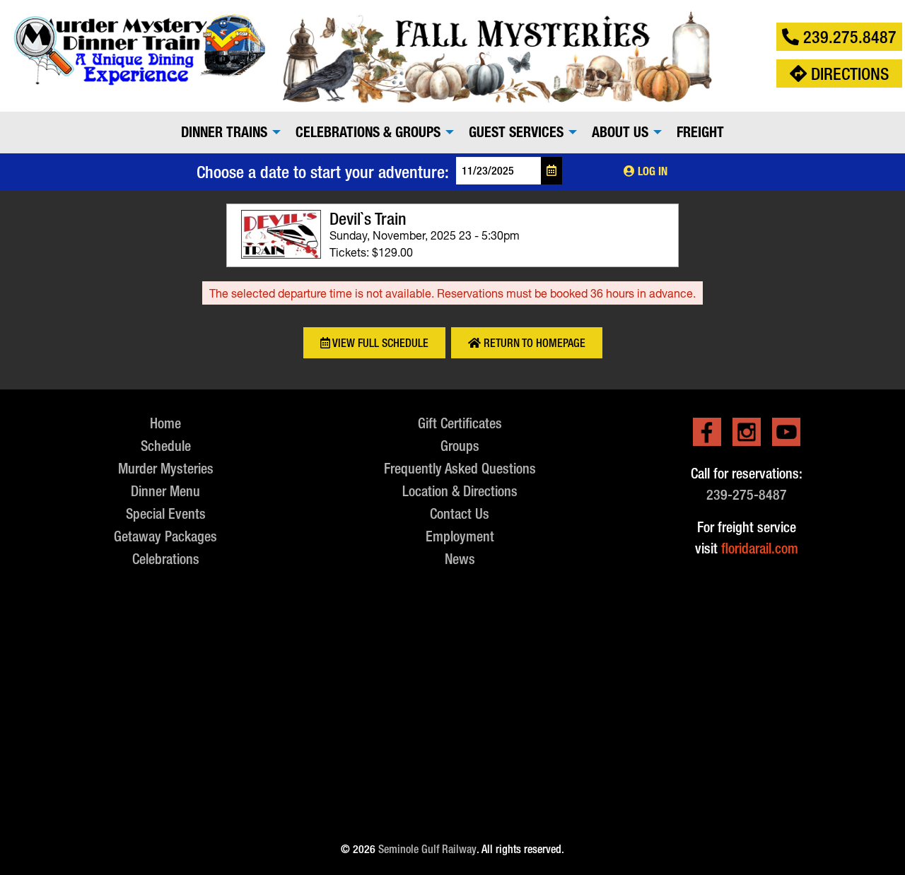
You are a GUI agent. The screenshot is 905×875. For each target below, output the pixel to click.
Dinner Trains (224, 132)
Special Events (166, 513)
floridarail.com (759, 548)
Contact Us (459, 513)
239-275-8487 (746, 494)
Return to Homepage (533, 343)
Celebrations (165, 559)
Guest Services (516, 132)
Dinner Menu (165, 491)
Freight (700, 132)
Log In (651, 171)
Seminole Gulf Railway (427, 849)
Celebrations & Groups (368, 132)
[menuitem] (227, 132)
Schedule (166, 446)
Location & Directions (460, 491)
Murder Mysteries (166, 468)
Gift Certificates (460, 423)
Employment (460, 536)
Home (165, 423)
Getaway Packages (165, 536)
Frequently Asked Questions (460, 468)
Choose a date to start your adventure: (323, 172)
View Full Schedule (379, 343)
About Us (620, 132)
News (460, 559)
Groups (459, 446)
